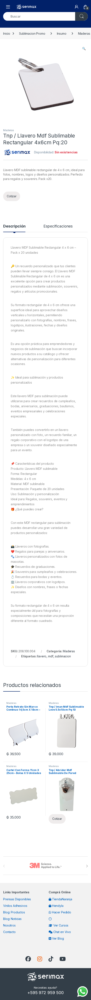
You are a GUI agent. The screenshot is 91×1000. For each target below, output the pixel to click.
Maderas (8, 130)
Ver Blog (57, 938)
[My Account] (76, 6)
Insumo (61, 33)
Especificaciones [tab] (58, 226)
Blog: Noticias (12, 919)
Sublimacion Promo (32, 33)
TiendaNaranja (61, 899)
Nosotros (9, 925)
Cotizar (12, 196)
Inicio (6, 33)
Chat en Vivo (61, 932)
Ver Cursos (60, 925)
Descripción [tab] (14, 226)
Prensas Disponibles (17, 899)
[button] (84, 48)
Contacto (9, 932)
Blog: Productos (14, 912)
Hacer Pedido (61, 912)
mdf (50, 656)
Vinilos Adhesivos (15, 905)
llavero (41, 656)
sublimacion (63, 656)
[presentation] (87, 866)
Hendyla (57, 905)
